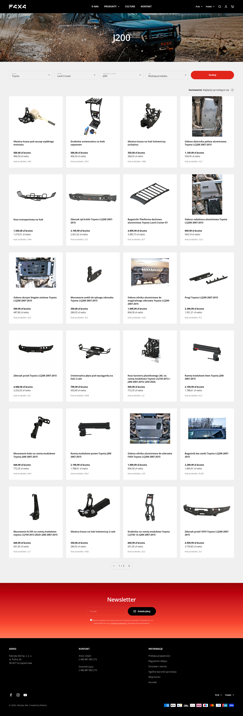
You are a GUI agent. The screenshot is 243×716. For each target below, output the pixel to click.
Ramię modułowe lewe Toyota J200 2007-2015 (204, 377)
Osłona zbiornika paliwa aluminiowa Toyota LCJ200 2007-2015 (205, 143)
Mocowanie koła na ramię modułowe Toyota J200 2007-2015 (34, 455)
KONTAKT (146, 6)
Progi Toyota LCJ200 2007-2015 (201, 297)
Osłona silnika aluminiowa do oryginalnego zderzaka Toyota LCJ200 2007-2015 (148, 300)
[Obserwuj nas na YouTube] (25, 695)
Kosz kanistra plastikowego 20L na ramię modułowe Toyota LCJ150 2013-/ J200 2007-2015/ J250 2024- (149, 378)
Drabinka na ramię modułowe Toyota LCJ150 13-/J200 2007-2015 (149, 533)
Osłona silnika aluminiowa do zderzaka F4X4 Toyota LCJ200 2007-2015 (150, 455)
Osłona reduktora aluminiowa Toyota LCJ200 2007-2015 (206, 221)
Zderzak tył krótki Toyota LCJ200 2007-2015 (92, 221)
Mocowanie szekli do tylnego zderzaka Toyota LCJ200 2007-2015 (92, 299)
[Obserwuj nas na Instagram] (18, 695)
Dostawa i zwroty (157, 666)
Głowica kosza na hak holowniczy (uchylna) (147, 143)
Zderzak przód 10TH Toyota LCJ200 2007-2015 (207, 533)
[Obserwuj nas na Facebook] (11, 695)
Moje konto (154, 676)
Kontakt (152, 682)
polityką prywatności (119, 623)
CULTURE (130, 6)
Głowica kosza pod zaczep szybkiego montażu (34, 143)
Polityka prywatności (159, 655)
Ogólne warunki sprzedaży (162, 671)
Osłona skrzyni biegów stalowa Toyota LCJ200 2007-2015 (35, 299)
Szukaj (212, 74)
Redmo (43, 705)
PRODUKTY (110, 6)
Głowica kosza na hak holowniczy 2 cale (93, 531)
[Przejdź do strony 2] (128, 565)
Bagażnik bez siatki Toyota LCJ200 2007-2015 (207, 455)
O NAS (95, 6)
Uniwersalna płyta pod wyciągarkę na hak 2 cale (92, 377)
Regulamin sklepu (157, 661)
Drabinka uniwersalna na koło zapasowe (88, 143)
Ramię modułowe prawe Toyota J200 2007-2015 (91, 455)
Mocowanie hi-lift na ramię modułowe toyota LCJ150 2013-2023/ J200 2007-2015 (36, 533)
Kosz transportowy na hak (28, 219)
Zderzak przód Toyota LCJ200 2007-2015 (35, 375)
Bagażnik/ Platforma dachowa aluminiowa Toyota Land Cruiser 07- (148, 221)
